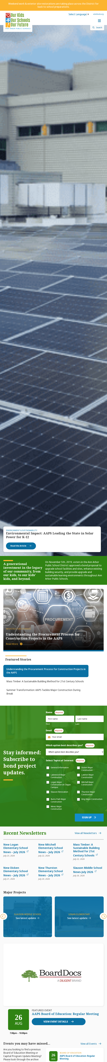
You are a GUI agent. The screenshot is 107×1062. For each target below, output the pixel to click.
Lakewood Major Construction (58, 776)
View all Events (89, 1043)
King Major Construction (91, 799)
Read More (12, 644)
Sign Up (87, 817)
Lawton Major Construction (87, 776)
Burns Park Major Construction (58, 800)
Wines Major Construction (56, 807)
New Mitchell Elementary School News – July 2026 (50, 848)
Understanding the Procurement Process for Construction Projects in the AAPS (43, 636)
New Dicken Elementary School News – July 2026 (15, 871)
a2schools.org (98, 14)
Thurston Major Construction (88, 793)
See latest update (26, 918)
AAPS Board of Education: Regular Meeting (65, 1014)
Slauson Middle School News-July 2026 (87, 870)
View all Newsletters (86, 833)
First (48, 723)
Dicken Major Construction (87, 769)
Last (77, 723)
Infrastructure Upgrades (18, 629)
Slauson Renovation (59, 791)
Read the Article (18, 545)
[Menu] (99, 21)
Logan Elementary (27, 914)
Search (99, 27)
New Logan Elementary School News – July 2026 (15, 848)
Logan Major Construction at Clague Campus (61, 785)
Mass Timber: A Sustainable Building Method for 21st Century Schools (45, 681)
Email (53, 730)
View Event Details (56, 1021)
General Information (60, 767)
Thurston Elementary (79, 914)
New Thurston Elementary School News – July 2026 (50, 871)
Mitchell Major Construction (87, 783)
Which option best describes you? (69, 745)
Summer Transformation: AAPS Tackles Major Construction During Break (43, 691)
